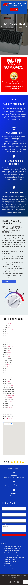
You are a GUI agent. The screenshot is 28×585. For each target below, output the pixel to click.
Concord (9, 340)
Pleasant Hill (10, 346)
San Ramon (10, 385)
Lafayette (9, 418)
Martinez (9, 366)
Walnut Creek (10, 395)
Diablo (8, 356)
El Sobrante (10, 401)
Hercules (9, 364)
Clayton (9, 334)
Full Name (4, 506)
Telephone (4, 512)
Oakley (8, 371)
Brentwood (10, 329)
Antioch (9, 327)
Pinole (8, 375)
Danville (9, 323)
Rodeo (8, 381)
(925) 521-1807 (14, 495)
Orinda (8, 373)
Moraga (9, 369)
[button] (14, 9)
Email (3, 518)
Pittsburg (9, 377)
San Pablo (9, 408)
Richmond (10, 397)
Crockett (9, 350)
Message (4, 524)
